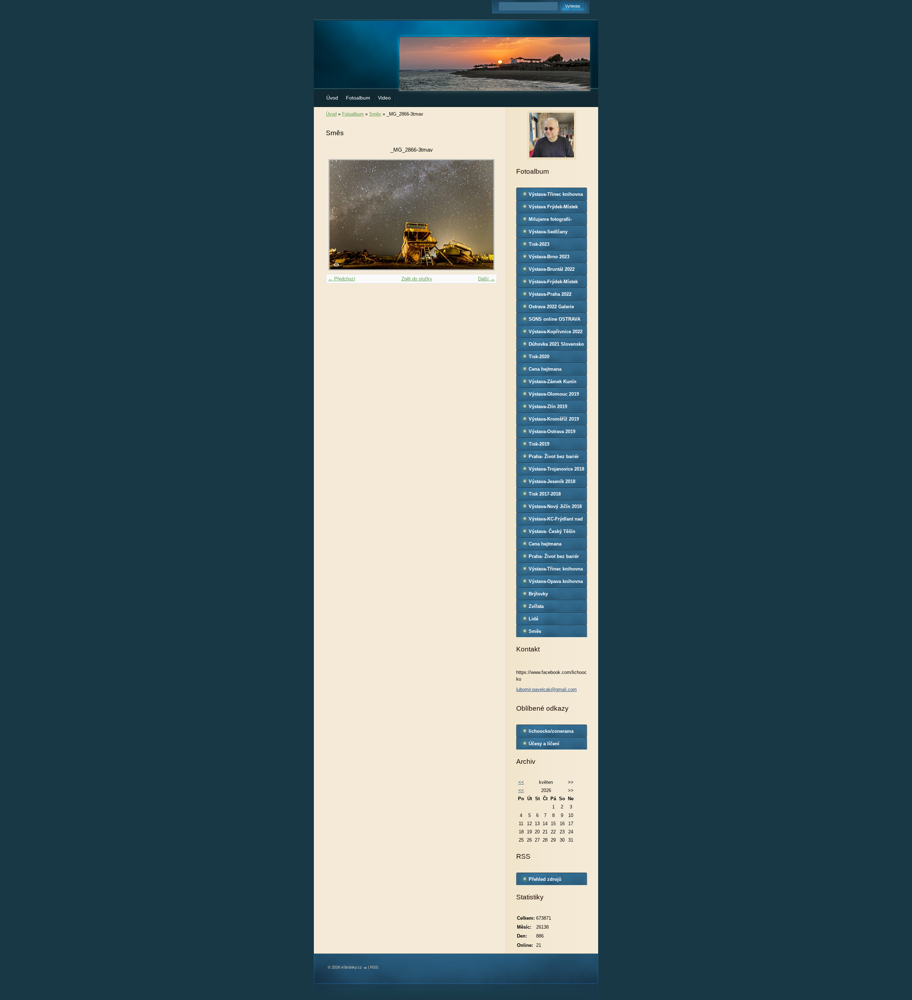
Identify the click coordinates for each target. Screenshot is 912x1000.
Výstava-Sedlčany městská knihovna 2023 (554, 233)
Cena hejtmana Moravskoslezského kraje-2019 (550, 370)
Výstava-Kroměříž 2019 (554, 419)
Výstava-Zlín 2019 (548, 406)
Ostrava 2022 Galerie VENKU (551, 308)
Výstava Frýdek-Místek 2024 (553, 208)
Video (384, 98)
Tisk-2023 (539, 244)
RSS (374, 967)
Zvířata (536, 606)
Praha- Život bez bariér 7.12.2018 (554, 458)
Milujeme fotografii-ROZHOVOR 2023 (550, 221)
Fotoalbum (358, 98)
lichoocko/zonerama (551, 731)
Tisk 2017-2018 (545, 494)
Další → (486, 278)
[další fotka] (485, 214)
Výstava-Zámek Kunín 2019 (552, 383)
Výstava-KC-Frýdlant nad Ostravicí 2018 (556, 520)
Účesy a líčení (544, 743)
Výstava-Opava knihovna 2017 (556, 583)
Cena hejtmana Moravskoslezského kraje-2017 (550, 545)
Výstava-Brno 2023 (549, 256)
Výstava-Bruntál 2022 (552, 269)
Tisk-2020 (539, 356)
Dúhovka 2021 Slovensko (556, 344)
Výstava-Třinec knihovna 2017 (556, 570)
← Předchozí (341, 278)
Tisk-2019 (539, 444)
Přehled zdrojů (545, 879)
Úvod (332, 98)
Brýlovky (538, 594)
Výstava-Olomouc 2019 (554, 394)
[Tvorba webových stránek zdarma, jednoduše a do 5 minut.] (365, 967)
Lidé (533, 618)
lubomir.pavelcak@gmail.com (546, 689)
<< (521, 782)
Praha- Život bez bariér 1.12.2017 (554, 558)
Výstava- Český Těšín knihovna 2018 (552, 533)
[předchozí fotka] (338, 214)
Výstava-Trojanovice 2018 (556, 469)
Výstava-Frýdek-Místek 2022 (553, 283)
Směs (375, 114)
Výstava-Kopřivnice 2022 (555, 331)
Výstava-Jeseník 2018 (552, 481)
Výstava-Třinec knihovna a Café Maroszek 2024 (556, 196)
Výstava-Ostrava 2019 (552, 431)
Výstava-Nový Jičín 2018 (555, 506)
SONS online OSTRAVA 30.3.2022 (554, 320)
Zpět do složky (416, 278)
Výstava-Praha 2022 (550, 294)
